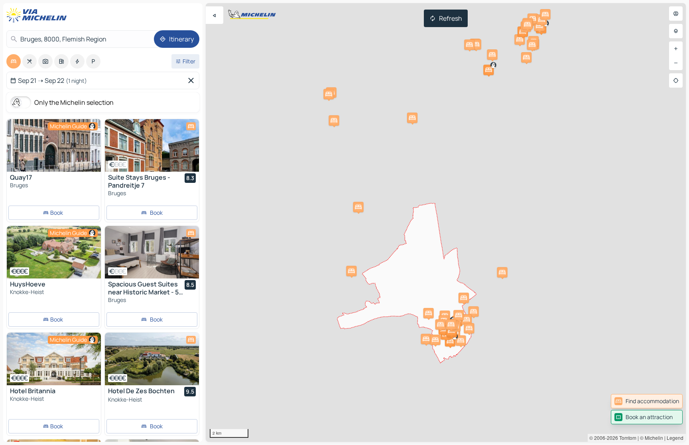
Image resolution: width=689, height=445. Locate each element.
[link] (647, 401)
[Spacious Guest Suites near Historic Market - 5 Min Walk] (152, 252)
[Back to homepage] (38, 15)
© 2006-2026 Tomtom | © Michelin (626, 437)
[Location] (676, 80)
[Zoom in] (676, 48)
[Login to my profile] (676, 13)
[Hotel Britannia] (54, 359)
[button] (488, 70)
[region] (446, 222)
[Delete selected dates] (192, 80)
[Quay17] (54, 145)
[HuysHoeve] (54, 252)
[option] (13, 61)
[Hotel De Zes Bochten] (152, 359)
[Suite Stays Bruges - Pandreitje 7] (152, 145)
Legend (675, 437)
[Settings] (676, 31)
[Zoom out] (676, 63)
